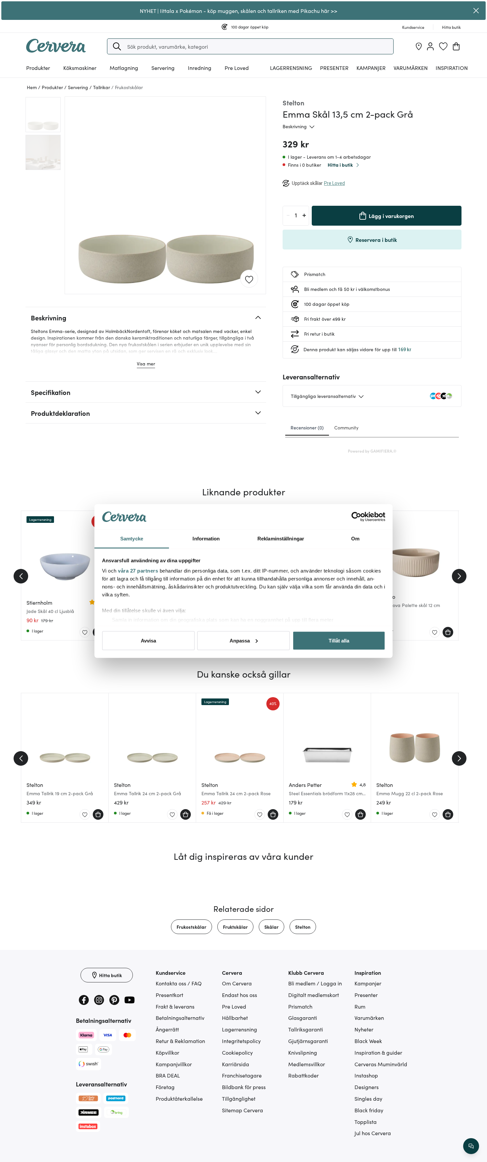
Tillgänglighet (238, 1098)
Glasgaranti (302, 1017)
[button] (117, 46)
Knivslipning (302, 1052)
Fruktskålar (235, 926)
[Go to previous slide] (21, 576)
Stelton (302, 926)
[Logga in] (430, 46)
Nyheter (363, 1029)
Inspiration (452, 67)
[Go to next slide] (459, 576)
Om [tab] (355, 538)
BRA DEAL (168, 1075)
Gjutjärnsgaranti (308, 1040)
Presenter (366, 994)
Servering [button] (163, 67)
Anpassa (240, 640)
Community (346, 427)
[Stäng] (476, 11)
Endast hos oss (239, 994)
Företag (165, 1086)
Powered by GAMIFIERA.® (372, 451)
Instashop (366, 1075)
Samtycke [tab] (131, 538)
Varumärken (411, 67)
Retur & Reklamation (180, 1040)
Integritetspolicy (241, 1040)
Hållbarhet (235, 1017)
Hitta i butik (340, 164)
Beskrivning (295, 126)
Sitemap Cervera (242, 1110)
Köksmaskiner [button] (79, 67)
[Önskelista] (443, 46)
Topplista (365, 1121)
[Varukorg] (456, 46)
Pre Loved (237, 67)
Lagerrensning (291, 67)
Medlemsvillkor (306, 1064)
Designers (366, 1086)
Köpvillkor (167, 1052)
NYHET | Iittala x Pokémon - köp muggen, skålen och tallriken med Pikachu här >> (238, 10)
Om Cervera (237, 983)
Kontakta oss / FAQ (179, 983)
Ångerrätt (167, 1029)
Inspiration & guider (378, 1052)
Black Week (368, 1040)
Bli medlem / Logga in (315, 983)
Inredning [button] (199, 67)
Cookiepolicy (237, 1052)
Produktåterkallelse (179, 1098)
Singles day (368, 1098)
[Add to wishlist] (249, 279)
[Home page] (56, 50)
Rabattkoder (303, 1075)
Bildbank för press (244, 1086)
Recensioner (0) (307, 427)
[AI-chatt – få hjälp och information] (471, 1146)
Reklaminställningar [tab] (280, 538)
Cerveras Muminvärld (380, 1064)
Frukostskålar (191, 926)
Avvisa (148, 640)
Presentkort (169, 994)
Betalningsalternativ (180, 1017)
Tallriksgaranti (305, 1029)
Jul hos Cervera (372, 1132)
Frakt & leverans (175, 1006)
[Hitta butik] (419, 46)
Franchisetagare (242, 1075)
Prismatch (300, 1006)
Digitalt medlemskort (313, 994)
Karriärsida (235, 1064)
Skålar (271, 926)
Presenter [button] (334, 67)
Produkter (38, 67)
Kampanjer (371, 67)
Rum (359, 1006)
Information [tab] (206, 538)
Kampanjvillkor (174, 1064)
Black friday (368, 1110)
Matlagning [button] (124, 67)
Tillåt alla (339, 640)
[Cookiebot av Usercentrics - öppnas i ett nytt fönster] (356, 517)
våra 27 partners (138, 571)
